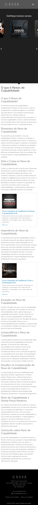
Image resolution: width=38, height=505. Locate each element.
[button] (33, 4)
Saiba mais (5, 225)
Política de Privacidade (12, 497)
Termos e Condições (27, 497)
